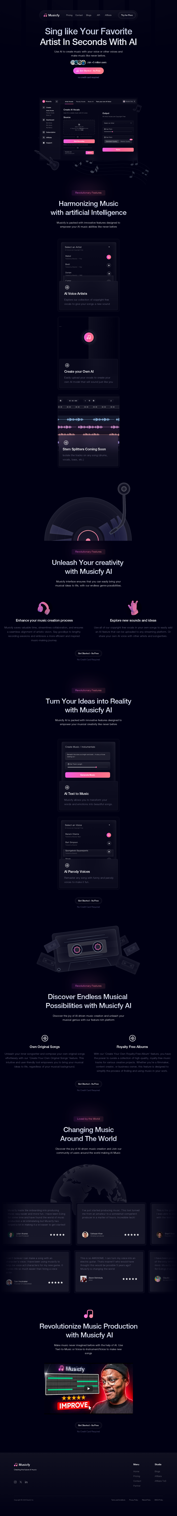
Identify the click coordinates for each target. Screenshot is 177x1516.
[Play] (88, 1388)
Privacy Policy (133, 1500)
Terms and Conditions (118, 1500)
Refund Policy (146, 1500)
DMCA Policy (159, 1500)
